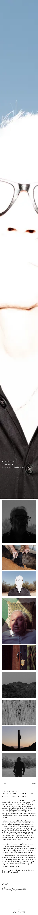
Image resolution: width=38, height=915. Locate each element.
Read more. (5, 910)
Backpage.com (28, 890)
